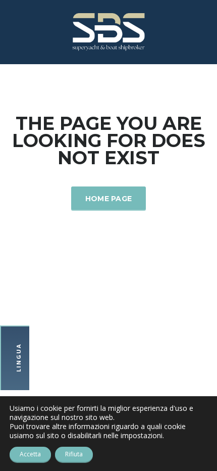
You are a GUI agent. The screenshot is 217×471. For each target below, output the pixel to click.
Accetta (30, 454)
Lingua (18, 358)
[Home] (108, 31)
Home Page (108, 198)
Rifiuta (74, 454)
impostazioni (141, 435)
